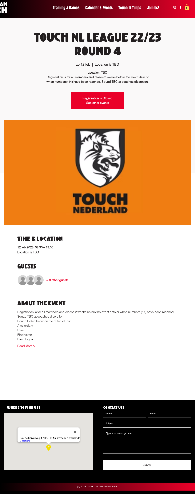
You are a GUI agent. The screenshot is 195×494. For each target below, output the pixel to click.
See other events (97, 103)
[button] (187, 7)
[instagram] (175, 7)
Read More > (26, 346)
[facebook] (180, 7)
